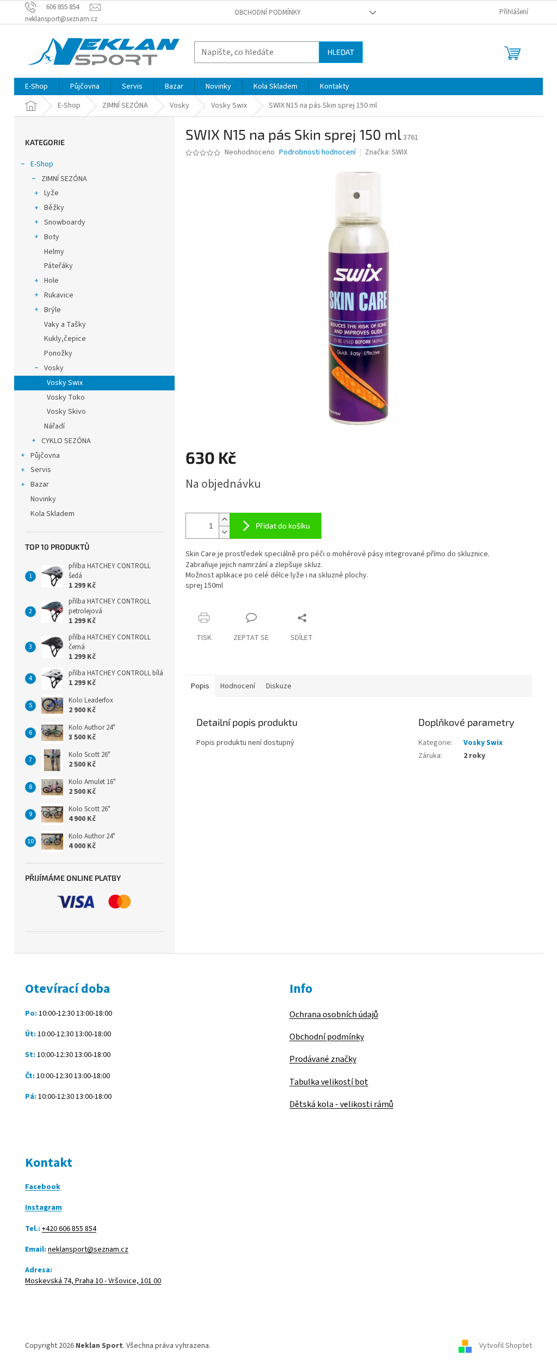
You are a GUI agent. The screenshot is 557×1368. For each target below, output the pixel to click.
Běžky (54, 207)
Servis (40, 469)
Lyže (51, 193)
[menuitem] (36, 86)
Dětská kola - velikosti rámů (341, 1104)
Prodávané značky (322, 1059)
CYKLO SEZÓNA (66, 441)
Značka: (386, 152)
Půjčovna (45, 455)
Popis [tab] (200, 686)
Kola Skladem (52, 513)
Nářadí (54, 426)
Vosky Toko (66, 397)
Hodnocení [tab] (237, 686)
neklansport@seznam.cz (88, 1250)
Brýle (52, 309)
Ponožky (58, 353)
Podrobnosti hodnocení (317, 152)
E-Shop (41, 164)
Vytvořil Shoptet (505, 1345)
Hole (51, 280)
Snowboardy (64, 222)
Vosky (54, 368)
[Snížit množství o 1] (224, 532)
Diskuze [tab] (279, 686)
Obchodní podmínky (267, 12)
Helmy (54, 251)
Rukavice (58, 295)
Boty (51, 237)
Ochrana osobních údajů (333, 1015)
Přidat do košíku (283, 525)
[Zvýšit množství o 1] (224, 519)
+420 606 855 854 (69, 1229)
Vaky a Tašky (65, 324)
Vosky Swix (65, 382)
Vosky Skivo (66, 411)
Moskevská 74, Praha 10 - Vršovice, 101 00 (93, 1281)
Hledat (340, 52)
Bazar (39, 484)
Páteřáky (58, 265)
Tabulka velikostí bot (328, 1082)
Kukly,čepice (65, 338)
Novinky (43, 499)
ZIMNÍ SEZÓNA (64, 178)
